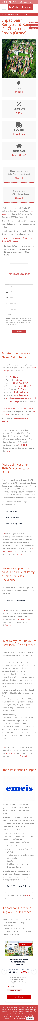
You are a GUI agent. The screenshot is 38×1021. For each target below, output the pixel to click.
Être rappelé (33, 25)
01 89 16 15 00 (13, 2)
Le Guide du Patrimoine (20, 7)
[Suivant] (33, 971)
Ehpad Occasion (13, 14)
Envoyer (19, 332)
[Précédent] (4, 971)
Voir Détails (19, 997)
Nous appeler (33, 22)
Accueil (4, 14)
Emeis (27, 895)
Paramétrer (21, 1019)
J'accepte (30, 1019)
